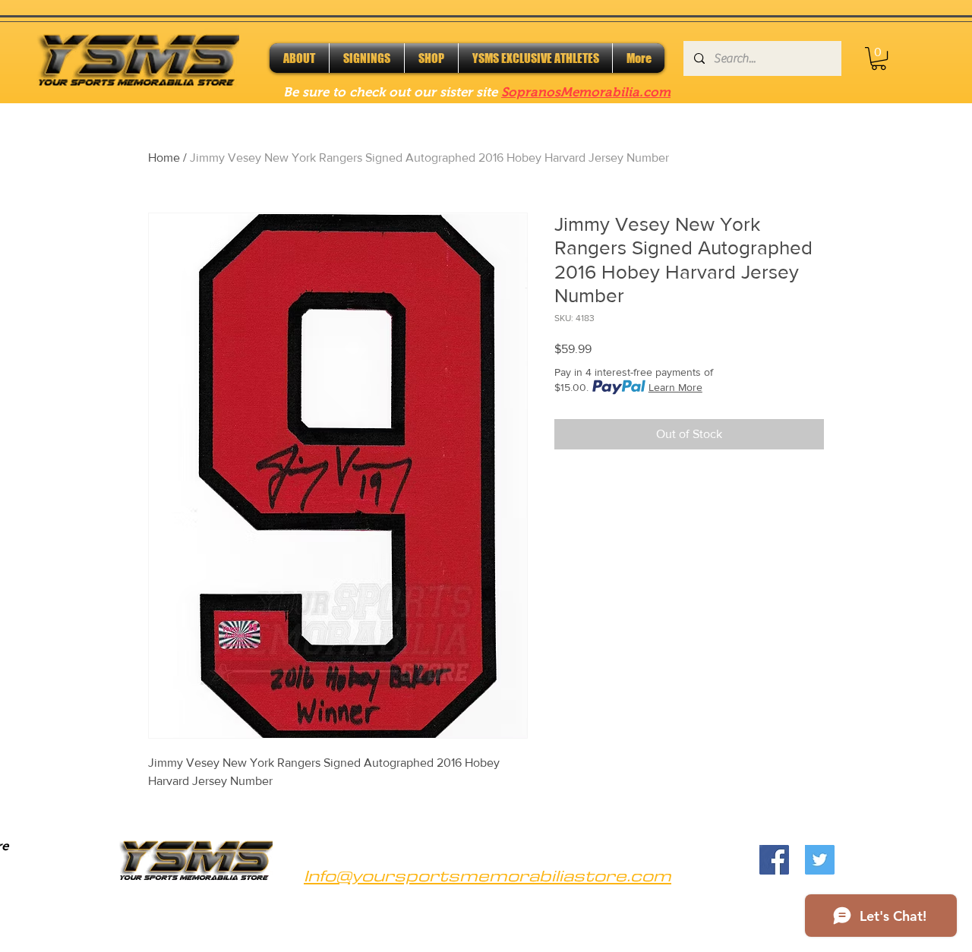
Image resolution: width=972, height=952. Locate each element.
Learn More (675, 387)
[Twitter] (820, 860)
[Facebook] (774, 860)
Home (164, 157)
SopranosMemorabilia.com (586, 92)
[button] (878, 58)
